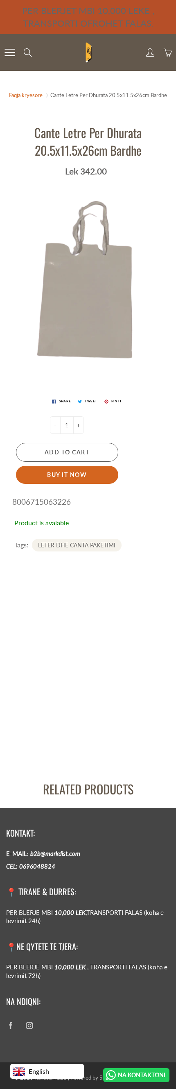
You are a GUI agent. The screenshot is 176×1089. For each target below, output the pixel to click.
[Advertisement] (88, 682)
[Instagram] (29, 1025)
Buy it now (67, 474)
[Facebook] (10, 1025)
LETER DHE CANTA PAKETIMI (76, 545)
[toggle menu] (9, 52)
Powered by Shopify (93, 1077)
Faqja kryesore (26, 95)
